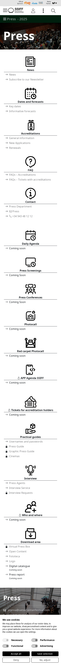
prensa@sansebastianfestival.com (29, 610)
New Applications (19, 143)
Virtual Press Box (19, 546)
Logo (12, 561)
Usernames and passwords (26, 441)
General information (21, 138)
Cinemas (14, 456)
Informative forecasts (22, 111)
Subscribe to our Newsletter (26, 79)
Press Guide (16, 446)
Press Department (20, 206)
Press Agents (17, 483)
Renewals (15, 148)
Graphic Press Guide (21, 451)
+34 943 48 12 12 (22, 216)
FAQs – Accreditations (22, 174)
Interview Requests (21, 493)
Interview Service (19, 488)
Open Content (18, 551)
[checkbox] (5, 640)
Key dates (15, 106)
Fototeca (14, 556)
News (12, 74)
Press (15, 211)
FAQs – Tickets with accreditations (30, 179)
